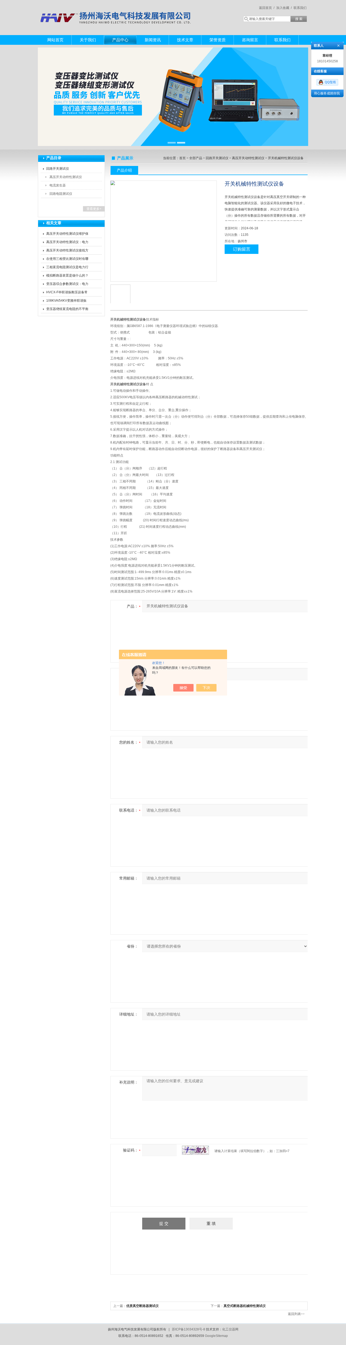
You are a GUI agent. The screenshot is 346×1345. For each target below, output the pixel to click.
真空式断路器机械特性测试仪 (245, 1306)
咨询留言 (250, 40)
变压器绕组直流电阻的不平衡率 (67, 310)
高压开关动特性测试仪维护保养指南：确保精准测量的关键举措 (67, 235)
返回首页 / (266, 8)
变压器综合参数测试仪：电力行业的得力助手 (67, 285)
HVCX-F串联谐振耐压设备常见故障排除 (67, 293)
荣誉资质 (217, 40)
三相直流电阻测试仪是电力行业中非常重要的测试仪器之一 (67, 268)
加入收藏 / (284, 8)
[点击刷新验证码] (195, 1150)
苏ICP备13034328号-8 (188, 1329)
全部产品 (195, 158)
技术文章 (185, 40)
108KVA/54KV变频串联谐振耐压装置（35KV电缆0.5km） (67, 302)
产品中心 (120, 40)
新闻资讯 (153, 40)
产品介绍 (124, 170)
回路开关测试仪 (57, 169)
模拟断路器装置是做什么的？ (67, 275)
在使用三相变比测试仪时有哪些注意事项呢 (67, 260)
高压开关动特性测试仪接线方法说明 (67, 251)
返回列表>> (296, 1314)
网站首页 (55, 40)
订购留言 (241, 249)
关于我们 (88, 40)
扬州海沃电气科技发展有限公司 (116, 12)
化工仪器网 (230, 1329)
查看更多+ (93, 209)
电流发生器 (57, 185)
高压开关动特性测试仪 (65, 177)
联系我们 (300, 8)
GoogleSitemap (216, 1336)
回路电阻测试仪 (60, 194)
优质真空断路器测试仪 (142, 1306)
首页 (182, 158)
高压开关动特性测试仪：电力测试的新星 (67, 243)
